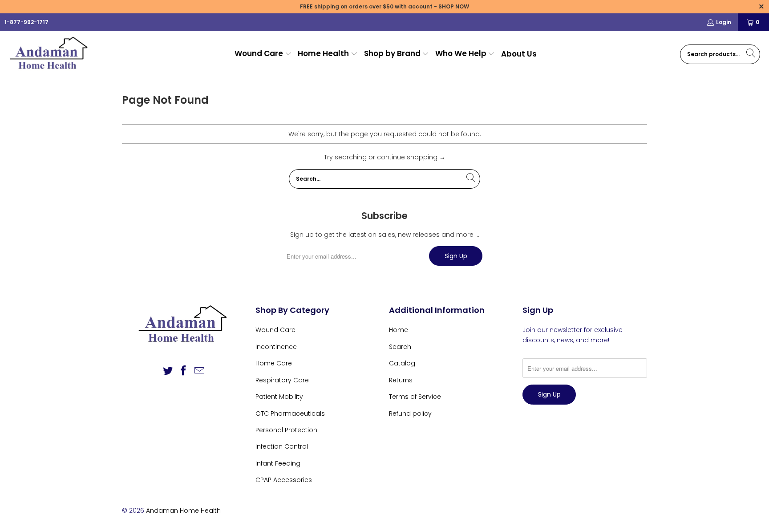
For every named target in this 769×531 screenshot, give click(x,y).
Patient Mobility (279, 396)
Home (398, 329)
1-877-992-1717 (26, 22)
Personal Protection (286, 430)
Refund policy (410, 413)
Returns (401, 380)
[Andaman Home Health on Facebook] (183, 371)
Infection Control (281, 446)
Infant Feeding (277, 463)
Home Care (273, 363)
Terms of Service (415, 396)
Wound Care (275, 329)
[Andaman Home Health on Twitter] (167, 371)
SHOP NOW (453, 6)
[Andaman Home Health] (50, 54)
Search (400, 346)
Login (723, 22)
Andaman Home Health (183, 510)
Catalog (402, 363)
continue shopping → (411, 157)
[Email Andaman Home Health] (199, 371)
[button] (263, 54)
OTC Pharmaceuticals (290, 413)
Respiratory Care (282, 380)
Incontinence (276, 346)
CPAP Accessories (283, 479)
